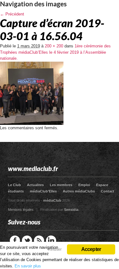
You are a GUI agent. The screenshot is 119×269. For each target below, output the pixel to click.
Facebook (15, 240)
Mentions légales (21, 209)
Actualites (35, 185)
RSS (39, 240)
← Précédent (12, 14)
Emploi (84, 185)
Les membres (61, 185)
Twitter (27, 240)
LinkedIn (51, 240)
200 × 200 (54, 46)
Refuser (55, 249)
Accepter (91, 249)
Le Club (14, 185)
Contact (107, 191)
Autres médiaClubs (79, 191)
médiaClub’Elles (43, 191)
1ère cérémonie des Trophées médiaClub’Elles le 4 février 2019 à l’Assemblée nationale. (55, 52)
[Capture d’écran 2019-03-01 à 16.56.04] (31, 123)
